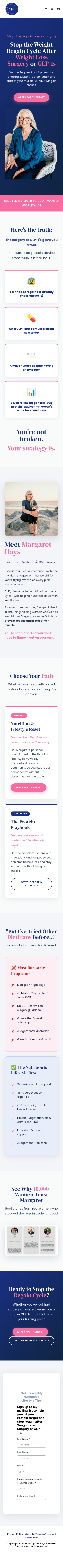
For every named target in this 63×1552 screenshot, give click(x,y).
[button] (46, 9)
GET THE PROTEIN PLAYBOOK (31, 884)
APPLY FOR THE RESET (31, 97)
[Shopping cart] (58, 9)
